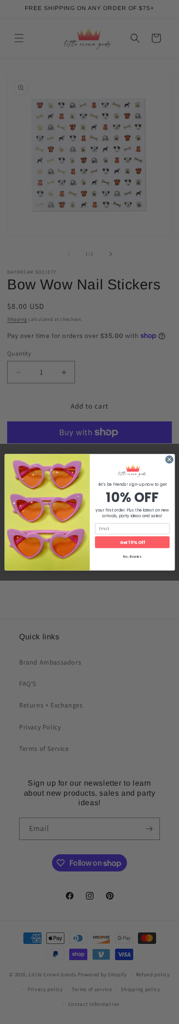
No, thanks (132, 556)
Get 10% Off (132, 542)
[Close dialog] (169, 459)
